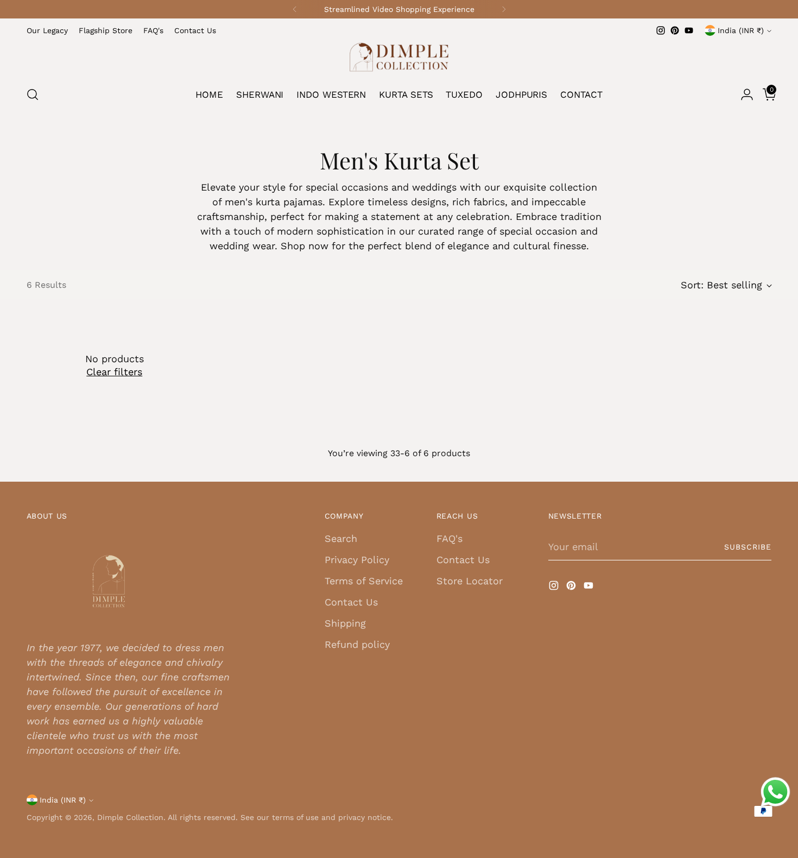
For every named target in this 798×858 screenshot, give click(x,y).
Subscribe (747, 546)
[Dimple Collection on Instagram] (661, 30)
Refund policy (357, 644)
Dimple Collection (130, 817)
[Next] (504, 9)
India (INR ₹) (741, 30)
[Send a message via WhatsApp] (775, 792)
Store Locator (469, 580)
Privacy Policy (357, 559)
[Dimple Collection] (399, 57)
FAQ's (449, 538)
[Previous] (295, 9)
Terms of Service (364, 580)
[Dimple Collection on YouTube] (689, 30)
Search (341, 538)
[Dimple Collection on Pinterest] (675, 30)
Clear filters (114, 371)
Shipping (345, 623)
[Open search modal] (32, 94)
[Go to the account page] (742, 94)
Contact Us (351, 602)
